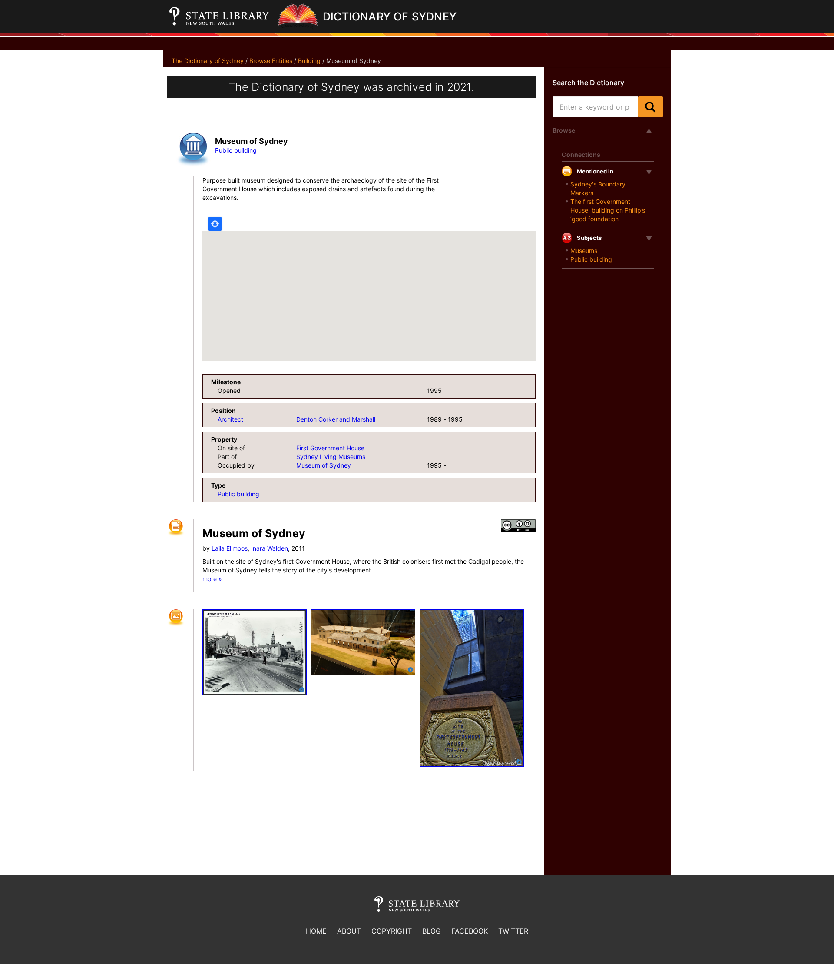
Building (309, 60)
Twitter (513, 931)
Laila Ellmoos (230, 548)
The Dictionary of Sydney (208, 60)
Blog (431, 931)
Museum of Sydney (323, 465)
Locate (215, 224)
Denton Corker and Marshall (335, 419)
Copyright (391, 931)
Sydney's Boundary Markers (598, 188)
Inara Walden (269, 548)
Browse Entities (270, 60)
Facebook (469, 931)
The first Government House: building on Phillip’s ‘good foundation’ (607, 210)
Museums (583, 250)
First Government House (330, 448)
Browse (564, 130)
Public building (236, 150)
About (349, 931)
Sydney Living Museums (330, 456)
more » (212, 578)
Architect (230, 419)
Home (316, 931)
